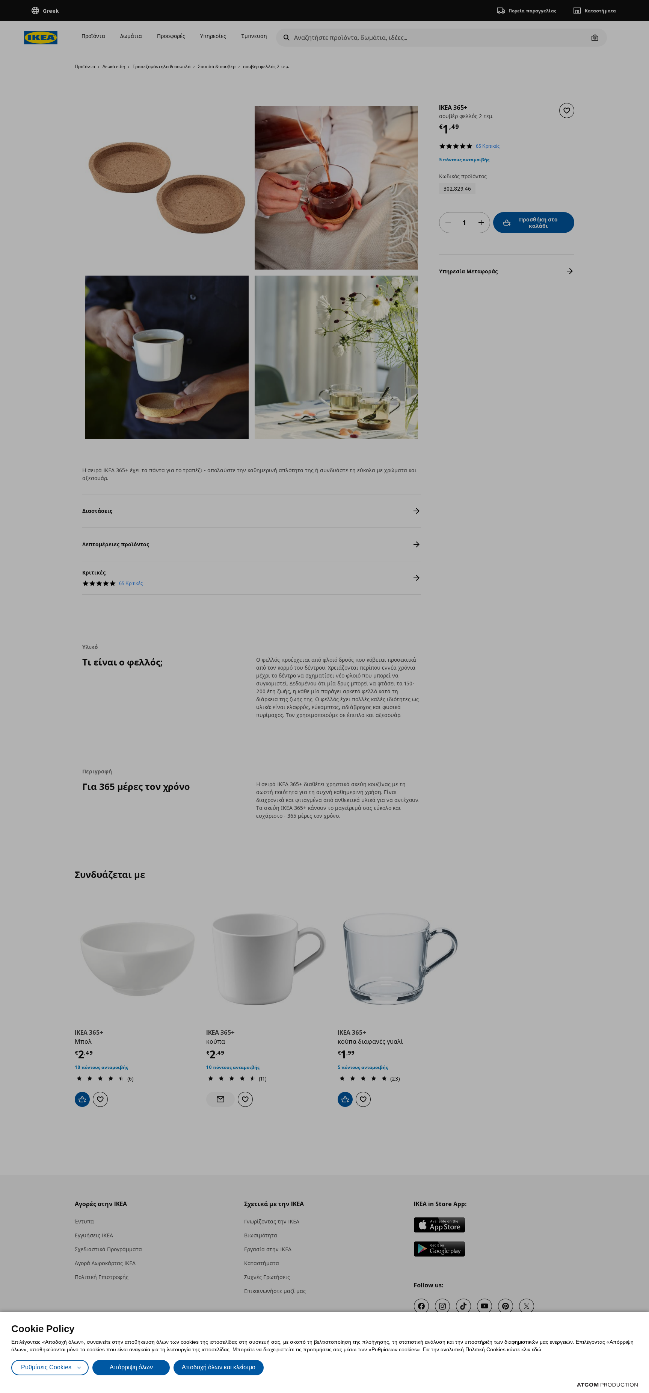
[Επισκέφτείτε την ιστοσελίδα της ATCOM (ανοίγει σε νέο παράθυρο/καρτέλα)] (607, 1384)
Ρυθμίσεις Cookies (46, 1367)
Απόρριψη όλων (131, 1367)
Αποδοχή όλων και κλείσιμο (218, 1367)
